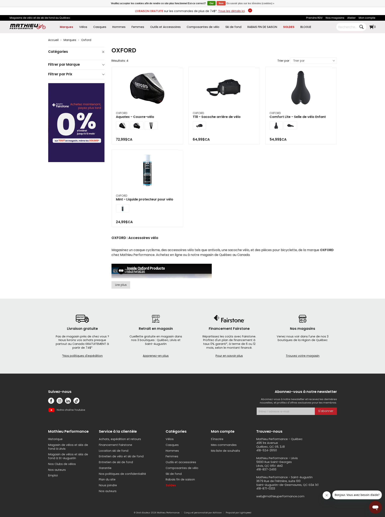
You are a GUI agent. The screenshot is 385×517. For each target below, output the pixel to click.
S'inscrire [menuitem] (217, 439)
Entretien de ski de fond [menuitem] (116, 462)
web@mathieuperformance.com (280, 496)
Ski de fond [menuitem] (233, 27)
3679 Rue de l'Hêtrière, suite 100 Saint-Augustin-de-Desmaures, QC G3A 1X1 (287, 483)
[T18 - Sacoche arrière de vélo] (224, 88)
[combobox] (348, 27)
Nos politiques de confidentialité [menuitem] (122, 474)
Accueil (53, 40)
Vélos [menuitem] (83, 27)
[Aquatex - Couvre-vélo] (147, 88)
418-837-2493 (266, 469)
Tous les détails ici (231, 11)
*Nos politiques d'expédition (82, 356)
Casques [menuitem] (99, 27)
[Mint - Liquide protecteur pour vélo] (147, 171)
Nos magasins (335, 17)
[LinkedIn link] (68, 401)
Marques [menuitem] (66, 27)
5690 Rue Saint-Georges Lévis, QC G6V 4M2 (274, 464)
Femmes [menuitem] (138, 27)
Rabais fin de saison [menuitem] (180, 479)
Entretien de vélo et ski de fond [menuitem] (121, 456)
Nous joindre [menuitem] (108, 485)
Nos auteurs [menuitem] (57, 470)
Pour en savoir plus (229, 356)
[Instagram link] (60, 401)
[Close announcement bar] (250, 10)
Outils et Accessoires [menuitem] (165, 27)
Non (221, 3)
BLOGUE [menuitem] (305, 27)
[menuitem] (314, 18)
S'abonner (325, 411)
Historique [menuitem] (55, 439)
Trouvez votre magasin (302, 356)
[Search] (361, 27)
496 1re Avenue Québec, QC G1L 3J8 (270, 445)
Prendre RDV (314, 17)
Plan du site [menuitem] (107, 479)
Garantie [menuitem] (105, 468)
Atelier (351, 17)
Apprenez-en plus (156, 356)
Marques (70, 40)
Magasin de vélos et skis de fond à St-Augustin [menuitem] (68, 456)
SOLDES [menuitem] (288, 27)
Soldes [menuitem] (171, 485)
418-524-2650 (266, 450)
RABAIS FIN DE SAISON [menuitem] (262, 27)
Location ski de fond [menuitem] (113, 451)
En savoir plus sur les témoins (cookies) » (250, 3)
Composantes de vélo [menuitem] (203, 27)
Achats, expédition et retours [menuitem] (120, 439)
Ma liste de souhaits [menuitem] (225, 451)
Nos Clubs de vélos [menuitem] (62, 464)
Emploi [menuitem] (53, 475)
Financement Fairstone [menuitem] (115, 445)
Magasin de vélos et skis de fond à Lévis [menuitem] (68, 447)
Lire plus (121, 285)
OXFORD (121, 113)
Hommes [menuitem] (119, 27)
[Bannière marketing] (76, 122)
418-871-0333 (265, 488)
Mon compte (367, 17)
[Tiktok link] (76, 401)
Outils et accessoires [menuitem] (181, 462)
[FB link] (51, 401)
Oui (211, 3)
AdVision (217, 512)
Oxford (86, 40)
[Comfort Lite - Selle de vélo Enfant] (300, 88)
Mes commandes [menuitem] (224, 445)
